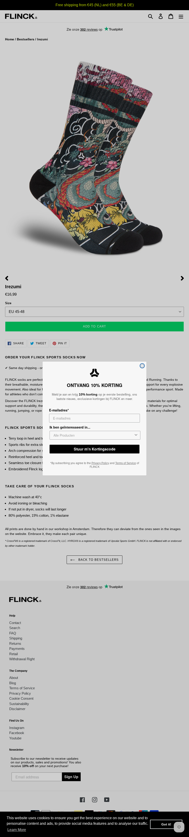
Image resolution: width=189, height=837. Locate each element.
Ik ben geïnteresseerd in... (70, 427)
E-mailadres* (59, 410)
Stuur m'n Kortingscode (94, 449)
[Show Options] (136, 435)
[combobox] (93, 435)
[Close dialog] (142, 365)
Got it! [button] (166, 824)
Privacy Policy (100, 463)
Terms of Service (125, 463)
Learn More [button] (16, 830)
